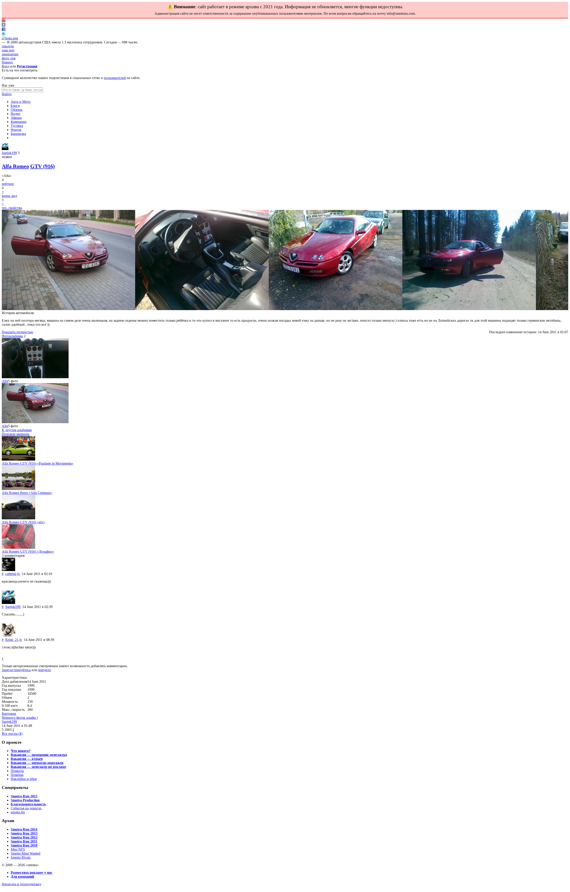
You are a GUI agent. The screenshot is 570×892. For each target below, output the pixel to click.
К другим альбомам (17, 430)
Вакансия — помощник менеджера (39, 755)
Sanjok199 (9, 153)
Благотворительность (28, 804)
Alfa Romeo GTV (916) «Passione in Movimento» (37, 463)
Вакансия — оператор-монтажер (37, 763)
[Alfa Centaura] (18, 489)
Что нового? (21, 751)
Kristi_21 (11, 640)
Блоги (15, 106)
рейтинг (8, 184)
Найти (7, 94)
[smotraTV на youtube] (3, 21)
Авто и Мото (21, 102)
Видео (15, 114)
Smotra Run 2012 (24, 837)
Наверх (7, 62)
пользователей (115, 78)
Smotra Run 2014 (24, 829)
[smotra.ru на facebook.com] (3, 30)
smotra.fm (18, 812)
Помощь (17, 775)
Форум (16, 130)
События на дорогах (26, 808)
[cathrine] (8, 570)
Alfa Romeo (15, 166)
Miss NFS (18, 849)
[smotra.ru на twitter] (3, 34)
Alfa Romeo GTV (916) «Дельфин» (28, 551)
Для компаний (22, 876)
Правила (17, 771)
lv (18, 574)
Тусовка (17, 126)
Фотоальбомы (12, 336)
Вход (5, 66)
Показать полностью (17, 332)
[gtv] (18, 518)
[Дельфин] (18, 547)
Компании (18, 122)
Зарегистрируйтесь (16, 670)
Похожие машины (15, 434)
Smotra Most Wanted (25, 853)
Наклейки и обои (24, 779)
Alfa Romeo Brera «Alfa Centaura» (27, 493)
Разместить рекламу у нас (31, 872)
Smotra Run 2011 (24, 841)
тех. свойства (12, 208)
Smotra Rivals (21, 857)
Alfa (5, 381)
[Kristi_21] (8, 636)
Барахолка (18, 134)
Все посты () (12, 734)
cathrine (10, 574)
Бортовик (9, 713)
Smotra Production (25, 800)
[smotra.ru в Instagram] (10, 38)
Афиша (16, 118)
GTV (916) (42, 166)
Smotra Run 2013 (24, 833)
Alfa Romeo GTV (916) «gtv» (23, 522)
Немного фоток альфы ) (20, 717)
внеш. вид (9, 196)
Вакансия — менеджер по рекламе (38, 767)
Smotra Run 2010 (24, 845)
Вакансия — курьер (27, 759)
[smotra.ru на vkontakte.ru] (3, 25)
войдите (44, 670)
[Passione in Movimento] (18, 459)
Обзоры (16, 110)
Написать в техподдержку (21, 884)
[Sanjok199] (5, 149)
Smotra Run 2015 (24, 796)
